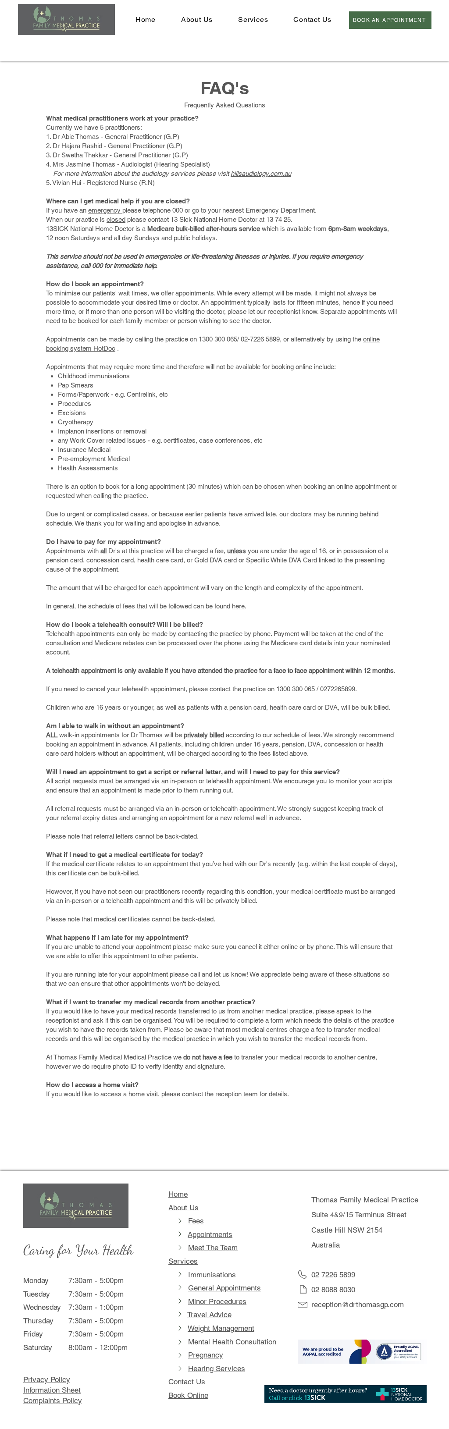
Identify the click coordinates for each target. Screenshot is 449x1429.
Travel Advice (209, 1314)
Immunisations (212, 1274)
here (238, 606)
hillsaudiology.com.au (261, 173)
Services (183, 1261)
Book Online (188, 1395)
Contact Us (186, 1381)
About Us (183, 1207)
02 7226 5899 (333, 1274)
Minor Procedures (217, 1301)
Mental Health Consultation (232, 1341)
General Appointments (224, 1287)
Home (178, 1194)
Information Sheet (52, 1390)
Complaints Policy (52, 1400)
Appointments (210, 1234)
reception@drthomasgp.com (357, 1304)
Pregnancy (205, 1355)
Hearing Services (216, 1368)
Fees (196, 1220)
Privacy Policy (46, 1379)
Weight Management (221, 1328)
